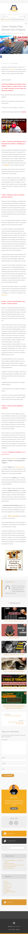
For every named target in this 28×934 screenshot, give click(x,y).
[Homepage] (14, 8)
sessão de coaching (20, 467)
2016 (6, 19)
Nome (4, 757)
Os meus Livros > (12, 840)
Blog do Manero (10, 926)
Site (3, 769)
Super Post (7, 888)
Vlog (6, 893)
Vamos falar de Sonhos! (9, 863)
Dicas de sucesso (8, 884)
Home (4, 19)
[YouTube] (16, 823)
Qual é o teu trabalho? (9, 868)
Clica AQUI (13, 4)
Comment (17, 33)
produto (12, 69)
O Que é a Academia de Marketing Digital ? (14, 671)
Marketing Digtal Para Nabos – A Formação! (14, 688)
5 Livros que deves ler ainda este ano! (13, 715)
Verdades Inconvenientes (10, 891)
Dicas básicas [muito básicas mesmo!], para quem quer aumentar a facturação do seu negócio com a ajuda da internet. (14, 706)
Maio (8, 19)
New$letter (13, 929)
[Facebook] (11, 823)
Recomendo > (11, 833)
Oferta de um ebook (13, 516)
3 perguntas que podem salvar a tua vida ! (14, 654)
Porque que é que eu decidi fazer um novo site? (14, 865)
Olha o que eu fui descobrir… (11, 866)
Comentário (5, 739)
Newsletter (4, 295)
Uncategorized (8, 890)
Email (4, 763)
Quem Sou (17, 929)
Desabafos (7, 882)
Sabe (13, 808)
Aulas (23, 33)
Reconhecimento (8, 887)
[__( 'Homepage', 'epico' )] (13, 923)
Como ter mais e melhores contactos (14, 621)
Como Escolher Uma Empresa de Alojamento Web (15, 722)
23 (10, 19)
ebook (6, 885)
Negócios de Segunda (14, 638)
